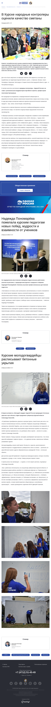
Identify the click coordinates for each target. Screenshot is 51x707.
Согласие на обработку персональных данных (25, 695)
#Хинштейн (45, 654)
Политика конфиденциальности (25, 692)
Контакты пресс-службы (24, 666)
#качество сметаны (11, 176)
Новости (19, 6)
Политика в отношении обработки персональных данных (25, 693)
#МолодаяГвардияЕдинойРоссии (20, 654)
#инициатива (36, 654)
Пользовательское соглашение (25, 691)
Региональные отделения (40, 664)
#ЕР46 (20, 348)
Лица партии (22, 664)
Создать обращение (25, 190)
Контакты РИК (6, 666)
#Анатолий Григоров (25, 176)
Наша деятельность (11, 6)
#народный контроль (39, 176)
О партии (5, 664)
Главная (3, 6)
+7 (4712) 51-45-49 (25, 672)
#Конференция (30, 348)
